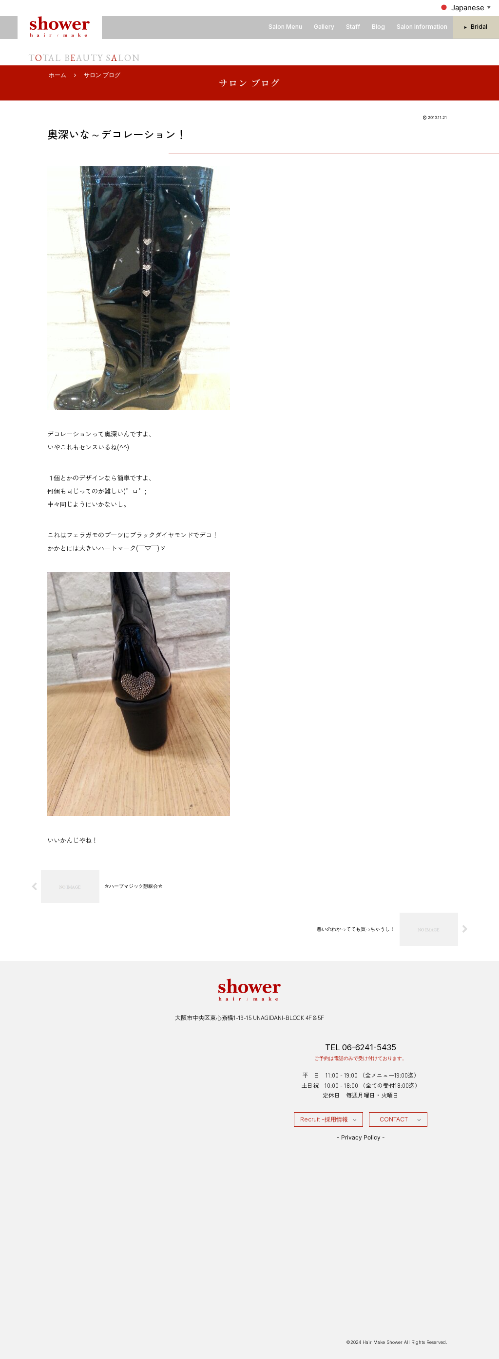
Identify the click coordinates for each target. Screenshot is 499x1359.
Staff (353, 26)
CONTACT (394, 1119)
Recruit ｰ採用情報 (324, 1119)
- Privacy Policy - (361, 1137)
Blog (378, 26)
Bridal (479, 26)
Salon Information (422, 26)
